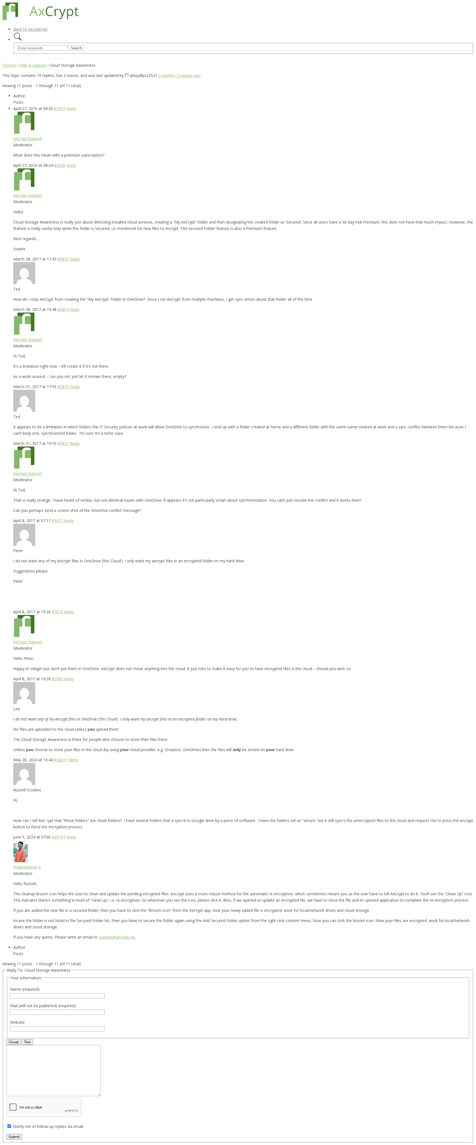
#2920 (59, 165)
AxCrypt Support (27, 138)
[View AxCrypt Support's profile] (24, 132)
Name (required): (25, 989)
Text (27, 1042)
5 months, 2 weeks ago (179, 75)
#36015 (60, 759)
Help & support (32, 65)
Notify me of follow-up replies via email (48, 1126)
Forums (9, 65)
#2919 (59, 108)
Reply (71, 108)
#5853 (63, 259)
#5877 (63, 443)
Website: (17, 1022)
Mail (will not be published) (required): (43, 1005)
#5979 (57, 611)
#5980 (57, 678)
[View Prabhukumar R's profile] (20, 860)
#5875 (63, 386)
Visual (13, 1042)
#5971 (57, 520)
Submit (14, 1137)
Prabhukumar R (27, 867)
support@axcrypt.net (117, 937)
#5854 (63, 309)
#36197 (58, 837)
